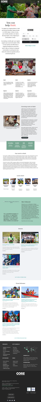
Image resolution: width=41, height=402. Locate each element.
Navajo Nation (29, 358)
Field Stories (15, 362)
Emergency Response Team (6, 365)
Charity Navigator (33, 392)
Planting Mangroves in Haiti (8, 244)
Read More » (4, 250)
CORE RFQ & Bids (6, 368)
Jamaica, (36, 364)
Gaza (30, 364)
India (33, 364)
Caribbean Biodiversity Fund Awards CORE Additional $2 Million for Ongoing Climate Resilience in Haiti (29, 300)
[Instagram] (8, 400)
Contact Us (15, 353)
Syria (30, 365)
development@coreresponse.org (7, 385)
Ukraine (28, 366)
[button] (38, 2)
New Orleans (34, 358)
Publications (15, 365)
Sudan (27, 365)
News (14, 364)
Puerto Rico (28, 359)
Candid (27, 392)
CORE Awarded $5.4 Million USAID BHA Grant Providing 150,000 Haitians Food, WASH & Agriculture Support (11, 324)
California (27, 357)
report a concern (7, 381)
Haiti (31, 364)
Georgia (33, 357)
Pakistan (24, 365)
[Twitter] (12, 400)
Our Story (15, 347)
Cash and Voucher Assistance (6, 355)
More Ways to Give (30, 45)
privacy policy (4, 380)
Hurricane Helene (6, 351)
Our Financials (15, 350)
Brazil (28, 364)
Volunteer (5, 362)
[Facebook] (14, 400)
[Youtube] (10, 400)
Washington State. (26, 360)
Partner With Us (6, 361)
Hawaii (36, 357)
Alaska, (24, 357)
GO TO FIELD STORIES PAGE (20, 277)
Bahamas (24, 364)
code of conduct (9, 380)
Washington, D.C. (33, 359)
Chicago (30, 357)
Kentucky (24, 358)
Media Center (15, 361)
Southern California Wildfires (6, 348)
